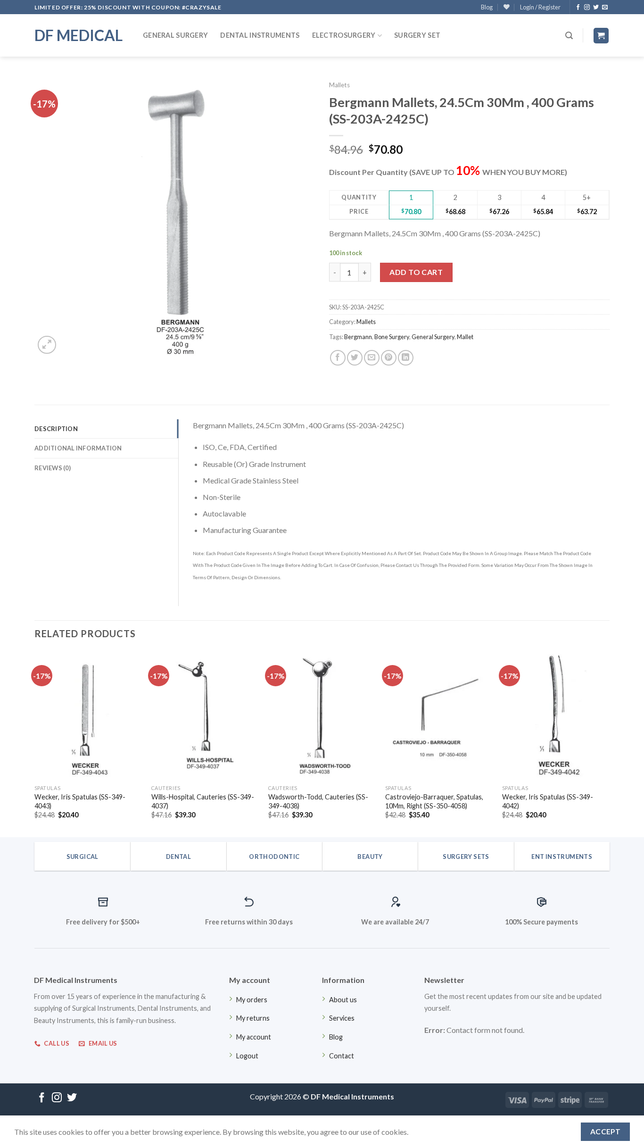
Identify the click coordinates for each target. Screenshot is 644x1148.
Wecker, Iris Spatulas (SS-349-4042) (547, 801)
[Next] (609, 743)
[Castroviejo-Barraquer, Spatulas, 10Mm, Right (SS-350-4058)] (439, 715)
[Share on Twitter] (355, 358)
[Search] (569, 35)
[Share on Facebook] (338, 358)
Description (56, 429)
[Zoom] (47, 345)
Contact (341, 1056)
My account (253, 1037)
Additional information (78, 448)
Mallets (339, 85)
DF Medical (78, 35)
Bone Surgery (391, 337)
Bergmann (358, 337)
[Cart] (601, 35)
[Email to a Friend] (372, 358)
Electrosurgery (344, 35)
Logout (247, 1056)
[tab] (106, 428)
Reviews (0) (52, 468)
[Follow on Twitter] (596, 7)
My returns (253, 1018)
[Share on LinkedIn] (405, 358)
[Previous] (35, 743)
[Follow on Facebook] (578, 7)
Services (342, 1018)
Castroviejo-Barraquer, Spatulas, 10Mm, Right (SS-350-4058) (434, 801)
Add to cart (416, 271)
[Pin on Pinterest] (388, 358)
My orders (251, 1000)
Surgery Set (417, 35)
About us (343, 1000)
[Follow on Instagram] (587, 7)
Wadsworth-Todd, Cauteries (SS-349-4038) (318, 801)
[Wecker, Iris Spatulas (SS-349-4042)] (556, 715)
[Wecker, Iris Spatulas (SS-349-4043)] (88, 715)
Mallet (465, 337)
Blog (487, 7)
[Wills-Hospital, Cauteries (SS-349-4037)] (205, 715)
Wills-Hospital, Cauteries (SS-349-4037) (202, 801)
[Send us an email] (605, 7)
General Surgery (175, 35)
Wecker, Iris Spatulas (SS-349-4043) (79, 801)
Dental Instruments (259, 35)
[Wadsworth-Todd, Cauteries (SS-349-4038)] (322, 715)
